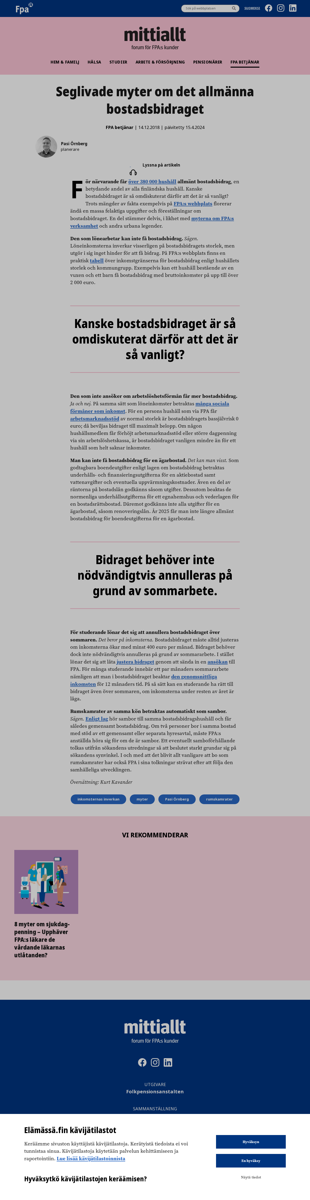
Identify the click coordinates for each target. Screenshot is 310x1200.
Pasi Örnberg (177, 799)
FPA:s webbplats (193, 203)
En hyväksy (250, 1160)
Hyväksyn (251, 1141)
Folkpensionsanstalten (155, 1091)
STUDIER (118, 62)
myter (142, 799)
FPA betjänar (245, 62)
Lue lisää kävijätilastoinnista (91, 1158)
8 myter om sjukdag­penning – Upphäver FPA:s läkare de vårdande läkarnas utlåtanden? (42, 939)
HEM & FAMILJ (65, 62)
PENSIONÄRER (207, 62)
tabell (97, 260)
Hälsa (94, 62)
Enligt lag (96, 718)
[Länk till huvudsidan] (155, 34)
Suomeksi (252, 8)
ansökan (218, 661)
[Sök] (234, 8)
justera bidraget (135, 661)
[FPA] (24, 8)
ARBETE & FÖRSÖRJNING (160, 62)
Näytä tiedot (251, 1177)
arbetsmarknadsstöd (94, 418)
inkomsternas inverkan (98, 799)
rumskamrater (219, 799)
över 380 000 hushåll (152, 181)
